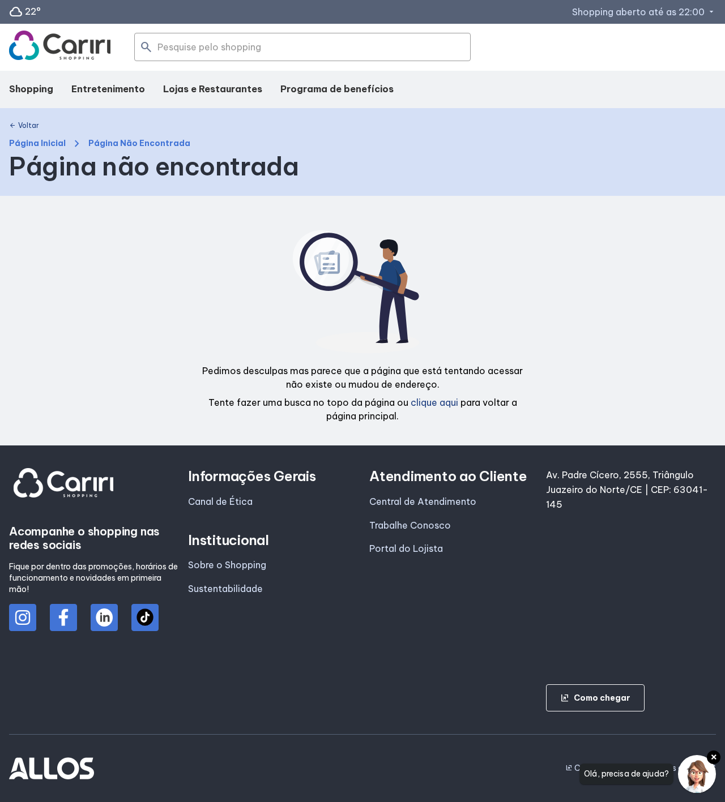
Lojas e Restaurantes (212, 89)
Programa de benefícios (337, 89)
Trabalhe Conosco (410, 525)
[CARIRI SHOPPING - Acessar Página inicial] (59, 48)
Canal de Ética (220, 501)
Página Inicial (37, 143)
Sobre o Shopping (227, 565)
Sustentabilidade (225, 588)
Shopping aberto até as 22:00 (644, 12)
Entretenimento (108, 89)
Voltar (24, 126)
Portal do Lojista (406, 548)
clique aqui (434, 402)
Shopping (31, 89)
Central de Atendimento (422, 501)
